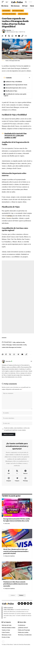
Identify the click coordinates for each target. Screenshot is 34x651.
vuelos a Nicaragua (7, 344)
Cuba (14, 342)
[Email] (19, 35)
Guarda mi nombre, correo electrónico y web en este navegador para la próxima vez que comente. (17, 429)
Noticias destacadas (9, 13)
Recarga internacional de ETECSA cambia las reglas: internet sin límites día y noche (16, 520)
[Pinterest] (25, 472)
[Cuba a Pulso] (17, 2)
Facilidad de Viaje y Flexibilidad (13, 81)
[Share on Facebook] (5, 35)
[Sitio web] (31, 361)
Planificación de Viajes (11, 91)
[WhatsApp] (25, 479)
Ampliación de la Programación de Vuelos (16, 84)
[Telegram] (17, 479)
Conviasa (9, 216)
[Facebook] (9, 472)
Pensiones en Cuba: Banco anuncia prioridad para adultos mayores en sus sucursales (15, 584)
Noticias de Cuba (18, 10)
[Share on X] (9, 35)
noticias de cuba (20, 342)
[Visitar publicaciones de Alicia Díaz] (4, 31)
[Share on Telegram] (15, 35)
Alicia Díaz (8, 30)
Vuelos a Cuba (23, 13)
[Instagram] (9, 479)
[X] (17, 472)
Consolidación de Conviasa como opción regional (15, 94)
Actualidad (6, 10)
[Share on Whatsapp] (12, 35)
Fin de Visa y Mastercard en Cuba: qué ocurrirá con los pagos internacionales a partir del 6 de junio (15, 551)
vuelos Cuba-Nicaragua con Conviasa (11, 347)
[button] (3, 2)
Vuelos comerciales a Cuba (19, 344)
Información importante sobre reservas (15, 87)
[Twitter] (22, 603)
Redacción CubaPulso (10, 556)
